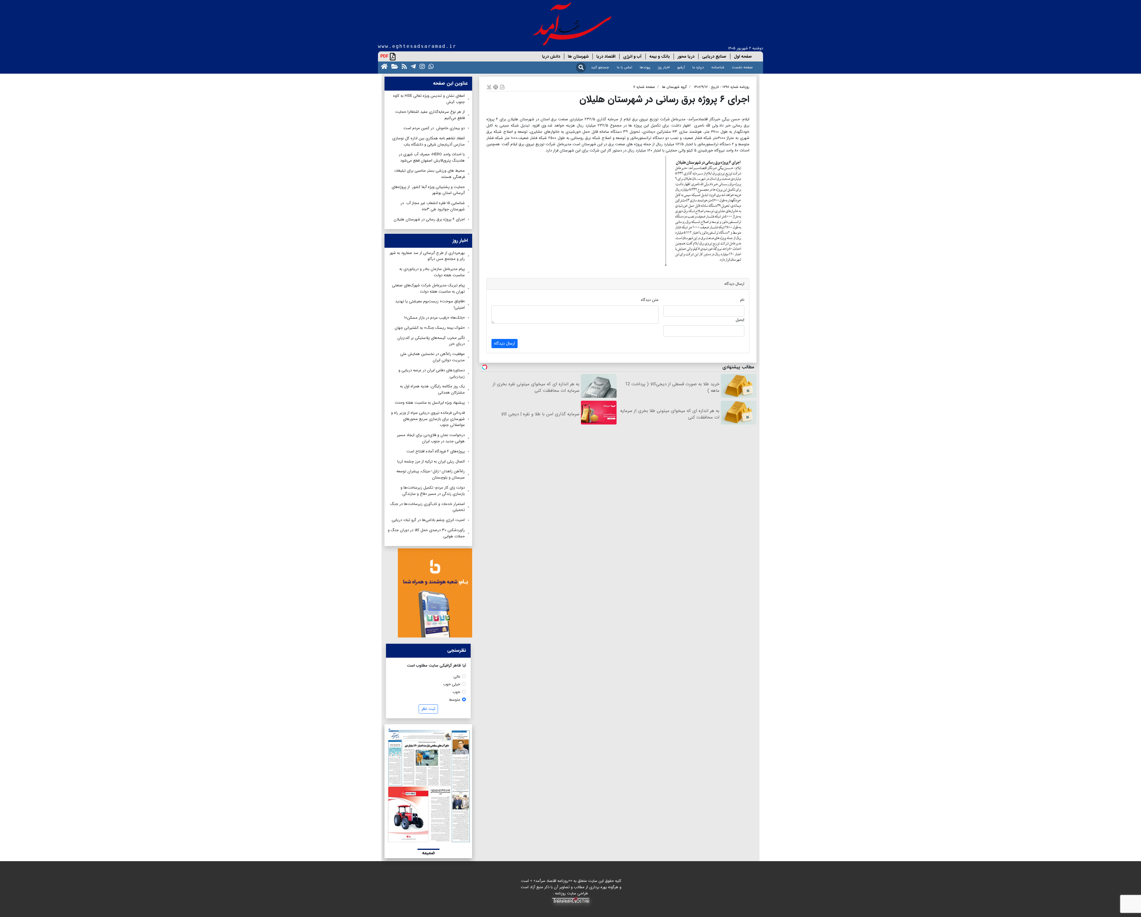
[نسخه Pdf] (502, 87)
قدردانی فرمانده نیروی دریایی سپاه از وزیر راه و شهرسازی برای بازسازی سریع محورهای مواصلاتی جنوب (428, 419)
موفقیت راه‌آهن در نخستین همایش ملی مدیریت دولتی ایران (432, 357)
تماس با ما (624, 67)
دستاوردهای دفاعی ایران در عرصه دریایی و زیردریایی (431, 373)
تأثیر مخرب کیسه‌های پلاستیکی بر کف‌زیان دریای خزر (431, 341)
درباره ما (698, 67)
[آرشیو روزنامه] (393, 66)
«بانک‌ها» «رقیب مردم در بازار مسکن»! (434, 318)
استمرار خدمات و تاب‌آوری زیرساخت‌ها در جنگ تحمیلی (427, 507)
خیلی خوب (451, 684)
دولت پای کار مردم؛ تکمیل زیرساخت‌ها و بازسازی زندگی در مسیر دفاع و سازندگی (433, 490)
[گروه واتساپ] (430, 66)
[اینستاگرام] (421, 66)
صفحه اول (743, 56)
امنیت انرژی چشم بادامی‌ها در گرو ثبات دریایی (428, 520)
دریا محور (685, 56)
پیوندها (645, 67)
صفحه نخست (742, 67)
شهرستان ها (578, 56)
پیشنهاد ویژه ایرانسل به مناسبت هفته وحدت (430, 403)
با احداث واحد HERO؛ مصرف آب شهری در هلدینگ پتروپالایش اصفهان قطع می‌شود (432, 157)
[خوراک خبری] (403, 66)
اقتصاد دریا (605, 56)
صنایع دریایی (714, 56)
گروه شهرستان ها (674, 87)
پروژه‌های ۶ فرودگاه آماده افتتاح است (435, 451)
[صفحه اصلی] (383, 66)
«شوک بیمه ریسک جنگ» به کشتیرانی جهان (430, 328)
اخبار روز (664, 67)
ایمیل (740, 320)
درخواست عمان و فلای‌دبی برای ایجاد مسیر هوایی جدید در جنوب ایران (431, 438)
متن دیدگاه (649, 300)
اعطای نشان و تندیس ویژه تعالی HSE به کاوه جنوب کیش (429, 99)
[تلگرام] (412, 66)
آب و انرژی (632, 56)
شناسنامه (717, 67)
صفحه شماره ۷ (644, 87)
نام (742, 300)
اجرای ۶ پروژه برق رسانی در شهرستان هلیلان (429, 219)
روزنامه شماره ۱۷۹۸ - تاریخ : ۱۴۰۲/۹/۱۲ (721, 87)
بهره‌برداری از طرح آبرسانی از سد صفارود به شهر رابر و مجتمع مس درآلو (427, 256)
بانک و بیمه (659, 56)
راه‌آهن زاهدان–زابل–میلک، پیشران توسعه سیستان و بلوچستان (430, 474)
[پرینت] (495, 87)
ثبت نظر (428, 708)
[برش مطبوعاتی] (489, 87)
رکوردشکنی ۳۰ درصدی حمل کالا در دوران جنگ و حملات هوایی (426, 533)
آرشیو (681, 67)
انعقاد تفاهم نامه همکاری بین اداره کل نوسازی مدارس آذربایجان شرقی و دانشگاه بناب (428, 141)
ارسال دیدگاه (504, 343)
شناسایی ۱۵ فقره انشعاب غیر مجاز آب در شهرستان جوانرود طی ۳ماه (433, 206)
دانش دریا (551, 56)
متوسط (454, 700)
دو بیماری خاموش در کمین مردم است (434, 128)
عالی (456, 676)
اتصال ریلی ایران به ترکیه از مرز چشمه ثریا (431, 461)
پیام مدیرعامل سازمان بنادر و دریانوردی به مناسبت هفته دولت (432, 272)
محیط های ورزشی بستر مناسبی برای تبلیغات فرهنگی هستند (429, 174)
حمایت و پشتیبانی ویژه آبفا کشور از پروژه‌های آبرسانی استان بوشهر (428, 190)
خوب (456, 692)
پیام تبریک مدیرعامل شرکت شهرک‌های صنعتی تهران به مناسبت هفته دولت (428, 288)
